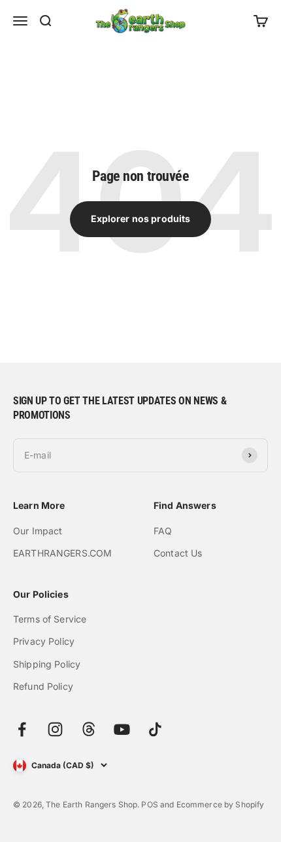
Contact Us (178, 553)
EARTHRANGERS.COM (62, 553)
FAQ (163, 530)
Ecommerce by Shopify (220, 804)
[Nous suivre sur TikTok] (155, 729)
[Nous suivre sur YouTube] (122, 729)
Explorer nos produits (141, 218)
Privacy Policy (43, 641)
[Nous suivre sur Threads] (88, 729)
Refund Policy (43, 686)
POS (149, 804)
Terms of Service (49, 618)
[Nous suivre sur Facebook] (22, 729)
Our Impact (37, 530)
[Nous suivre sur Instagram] (55, 729)
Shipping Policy (46, 664)
